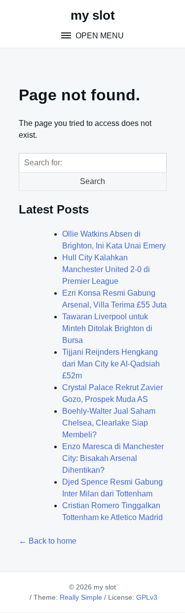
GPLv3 (146, 597)
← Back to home (47, 541)
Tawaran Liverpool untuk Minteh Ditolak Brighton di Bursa (107, 328)
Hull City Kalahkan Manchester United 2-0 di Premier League (106, 269)
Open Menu (99, 35)
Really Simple (81, 597)
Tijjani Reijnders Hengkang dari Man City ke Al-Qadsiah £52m (111, 364)
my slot (93, 15)
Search (92, 181)
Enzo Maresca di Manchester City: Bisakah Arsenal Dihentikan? (113, 458)
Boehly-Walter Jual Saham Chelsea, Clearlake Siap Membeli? (108, 423)
